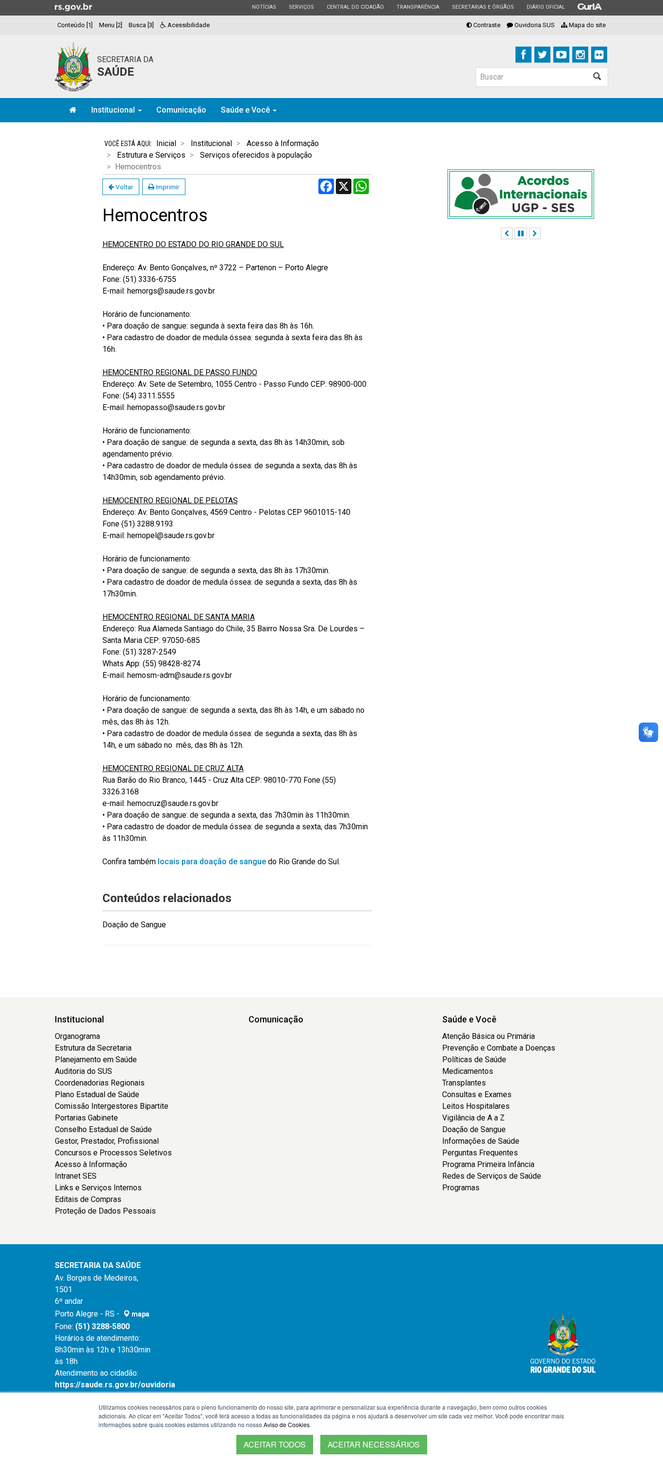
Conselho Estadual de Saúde (103, 1129)
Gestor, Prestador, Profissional (107, 1141)
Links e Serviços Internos (98, 1187)
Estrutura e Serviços (151, 155)
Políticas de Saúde (474, 1059)
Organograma (77, 1036)
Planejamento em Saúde (96, 1059)
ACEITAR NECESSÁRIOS (374, 1444)
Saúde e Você (246, 110)
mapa (139, 1314)
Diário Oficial (545, 6)
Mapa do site (586, 25)
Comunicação (181, 110)
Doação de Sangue (134, 924)
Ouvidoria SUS (534, 25)
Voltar (123, 187)
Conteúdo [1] (75, 25)
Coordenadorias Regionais (100, 1082)
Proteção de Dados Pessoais (105, 1211)
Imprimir (167, 187)
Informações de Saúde (480, 1141)
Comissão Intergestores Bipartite (111, 1106)
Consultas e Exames (477, 1094)
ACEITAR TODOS (275, 1444)
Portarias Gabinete (86, 1117)
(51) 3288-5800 (102, 1326)
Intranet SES (76, 1176)
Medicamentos (467, 1071)
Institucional (114, 110)
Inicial (166, 143)
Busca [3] (141, 25)
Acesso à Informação (283, 143)
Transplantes (464, 1082)
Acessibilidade (188, 25)
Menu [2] (110, 25)
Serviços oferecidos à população (256, 155)
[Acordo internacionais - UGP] (521, 194)
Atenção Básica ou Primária (488, 1036)
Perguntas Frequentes (480, 1152)
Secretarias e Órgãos (482, 6)
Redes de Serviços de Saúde (491, 1176)
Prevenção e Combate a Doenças (498, 1048)
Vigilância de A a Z (473, 1117)
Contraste (486, 25)
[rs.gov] (73, 7)
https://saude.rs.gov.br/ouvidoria (115, 1384)
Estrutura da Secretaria (93, 1048)
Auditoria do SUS (83, 1071)
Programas (461, 1187)
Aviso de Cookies (287, 1424)
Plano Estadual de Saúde (97, 1094)
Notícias (263, 6)
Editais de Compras (88, 1199)
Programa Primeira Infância (488, 1164)
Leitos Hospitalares (476, 1106)
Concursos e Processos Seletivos (113, 1152)
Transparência (417, 6)
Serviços (301, 6)
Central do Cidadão (355, 6)
